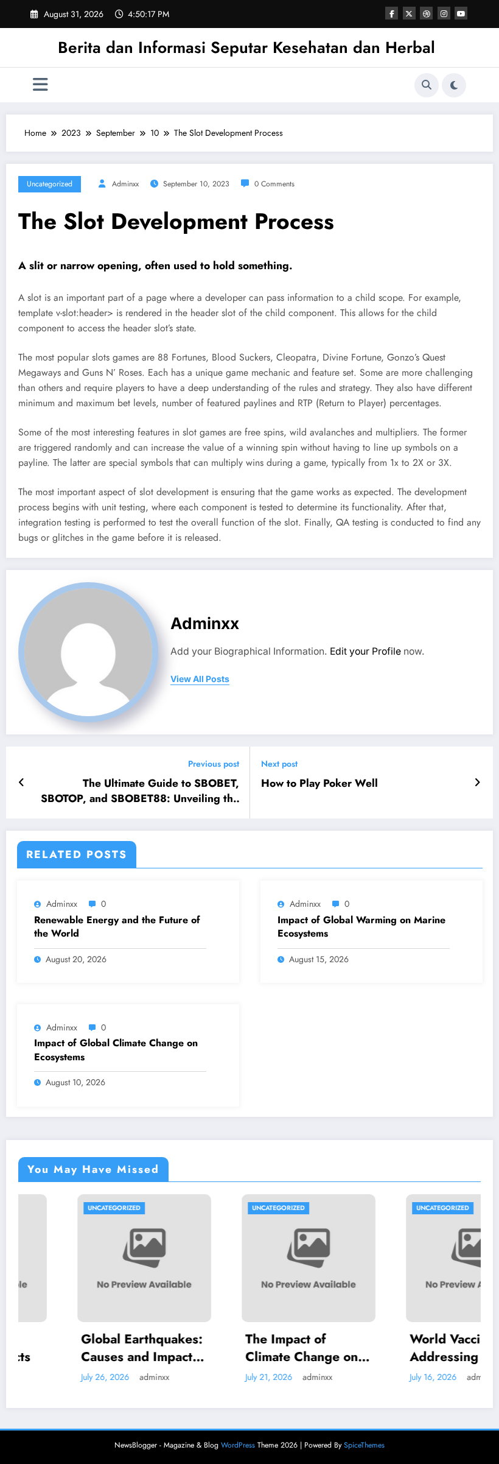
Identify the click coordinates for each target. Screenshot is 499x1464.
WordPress (238, 1445)
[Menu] (40, 85)
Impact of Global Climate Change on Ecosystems (116, 1049)
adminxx (125, 183)
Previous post (213, 764)
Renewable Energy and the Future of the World (117, 926)
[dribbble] (426, 13)
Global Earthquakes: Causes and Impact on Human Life (95, 1349)
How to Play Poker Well (319, 783)
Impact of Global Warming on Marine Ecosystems (361, 926)
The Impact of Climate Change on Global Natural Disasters (254, 1349)
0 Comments (274, 183)
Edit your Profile (365, 651)
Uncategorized (49, 183)
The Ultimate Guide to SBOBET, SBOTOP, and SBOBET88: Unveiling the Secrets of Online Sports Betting (140, 791)
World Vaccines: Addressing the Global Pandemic (412, 1349)
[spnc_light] (454, 85)
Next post (279, 764)
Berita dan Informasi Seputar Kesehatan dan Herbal (246, 47)
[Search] (426, 85)
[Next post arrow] (477, 782)
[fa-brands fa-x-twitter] (409, 13)
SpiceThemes (364, 1445)
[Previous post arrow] (21, 782)
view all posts (199, 679)
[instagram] (444, 13)
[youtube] (461, 13)
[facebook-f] (391, 13)
